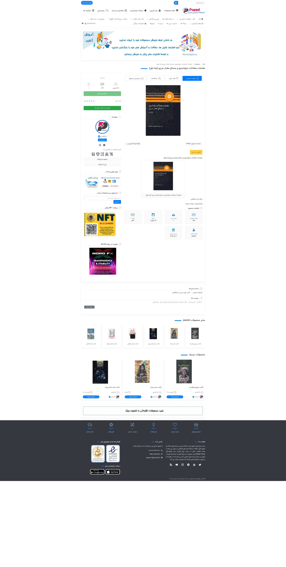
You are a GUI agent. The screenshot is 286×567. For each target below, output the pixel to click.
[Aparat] (194, 465)
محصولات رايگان (138, 23)
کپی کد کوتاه (102, 165)
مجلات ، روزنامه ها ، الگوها (118, 19)
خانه (199, 19)
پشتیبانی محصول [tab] (134, 79)
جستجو (117, 202)
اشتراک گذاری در (132, 144)
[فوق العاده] (94, 101)
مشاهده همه (89, 307)
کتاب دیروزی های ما (196, 387)
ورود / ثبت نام (86, 3)
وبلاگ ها (183, 23)
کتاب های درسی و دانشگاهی (181, 293)
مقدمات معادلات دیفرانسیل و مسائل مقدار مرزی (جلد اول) (173, 302)
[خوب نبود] (87, 101)
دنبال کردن (102, 140)
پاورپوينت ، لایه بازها (97, 19)
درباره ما (160, 23)
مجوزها (152, 23)
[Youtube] (177, 465)
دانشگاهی (199, 302)
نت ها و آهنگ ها (168, 19)
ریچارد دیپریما (192, 302)
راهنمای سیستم (118, 11)
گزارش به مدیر (196, 152)
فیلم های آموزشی (197, 23)
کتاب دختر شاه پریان (112, 387)
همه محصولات (169, 11)
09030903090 (91, 23)
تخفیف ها (87, 11)
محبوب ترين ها (172, 23)
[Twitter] (200, 465)
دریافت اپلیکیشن (136, 11)
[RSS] (171, 465)
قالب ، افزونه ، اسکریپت (187, 19)
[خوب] (91, 101)
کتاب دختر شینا (156, 387)
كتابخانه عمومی (197, 293)
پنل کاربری (154, 11)
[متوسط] (89, 101)
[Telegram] (104, 145)
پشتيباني (101, 11)
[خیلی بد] (85, 101)
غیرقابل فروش (102, 93)
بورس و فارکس (154, 19)
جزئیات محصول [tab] (191, 79)
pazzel (104, 136)
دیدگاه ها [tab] (154, 79)
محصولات (197, 64)
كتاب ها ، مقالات (138, 19)
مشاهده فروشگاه (102, 159)
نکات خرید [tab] (172, 79)
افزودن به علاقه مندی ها (102, 108)
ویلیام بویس (155, 302)
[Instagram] (100, 145)
